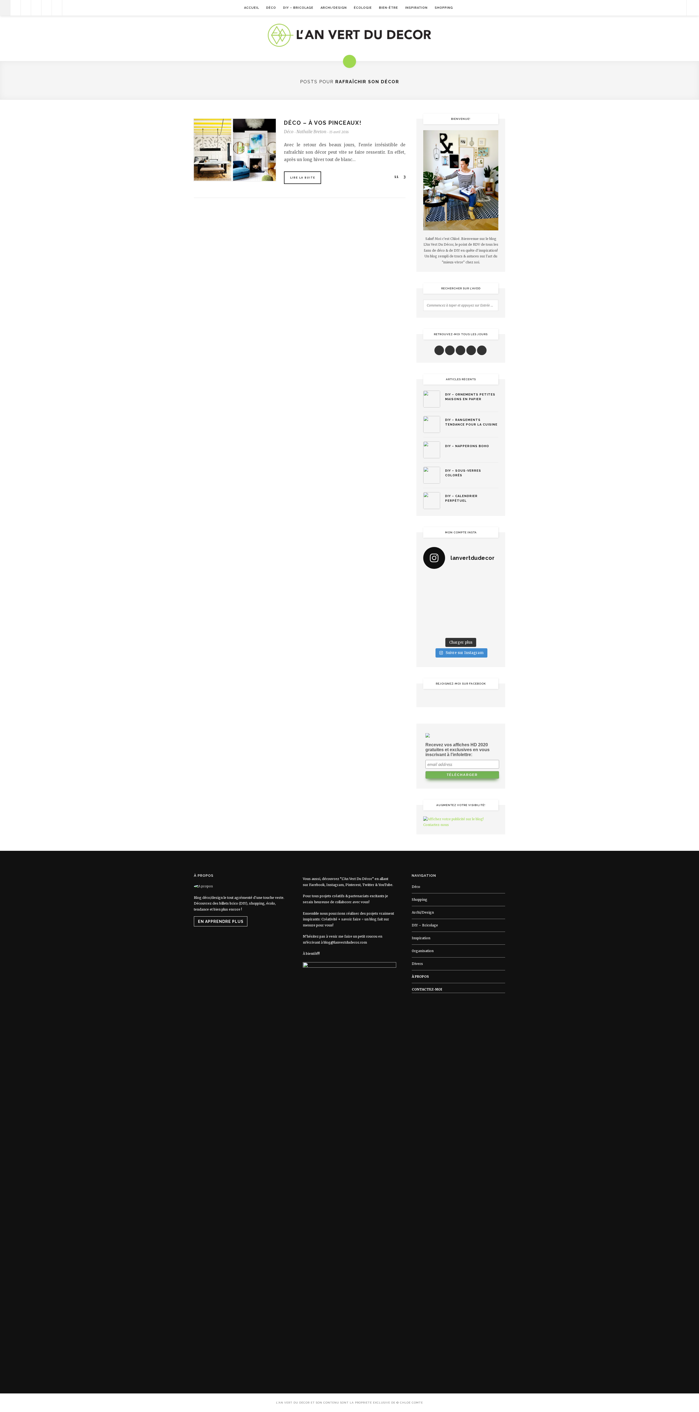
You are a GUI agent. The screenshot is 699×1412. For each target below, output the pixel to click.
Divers (417, 964)
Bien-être (388, 8)
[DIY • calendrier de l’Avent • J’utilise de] (431, 592)
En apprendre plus (221, 921)
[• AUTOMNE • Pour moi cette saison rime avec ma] (470, 616)
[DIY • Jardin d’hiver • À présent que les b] (431, 604)
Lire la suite (302, 177)
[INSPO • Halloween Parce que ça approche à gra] (431, 616)
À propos (420, 976)
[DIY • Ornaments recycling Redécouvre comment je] (470, 592)
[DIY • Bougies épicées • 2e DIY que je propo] (490, 592)
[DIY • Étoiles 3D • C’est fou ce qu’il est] (451, 580)
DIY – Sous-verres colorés (463, 473)
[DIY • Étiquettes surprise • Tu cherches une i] (490, 580)
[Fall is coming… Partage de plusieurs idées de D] (451, 628)
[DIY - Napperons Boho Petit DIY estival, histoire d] (490, 628)
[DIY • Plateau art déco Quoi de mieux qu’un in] (470, 628)
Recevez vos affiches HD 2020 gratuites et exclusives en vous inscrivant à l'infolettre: (457, 749)
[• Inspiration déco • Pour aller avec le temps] (490, 616)
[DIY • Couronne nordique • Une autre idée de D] (451, 592)
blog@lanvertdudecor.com (345, 942)
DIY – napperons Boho (467, 446)
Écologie (363, 8)
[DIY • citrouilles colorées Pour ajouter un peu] (431, 628)
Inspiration (416, 8)
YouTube (385, 885)
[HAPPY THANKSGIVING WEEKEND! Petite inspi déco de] (490, 604)
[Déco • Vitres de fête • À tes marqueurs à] (431, 580)
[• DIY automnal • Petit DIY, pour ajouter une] (451, 616)
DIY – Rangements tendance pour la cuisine (471, 422)
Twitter (368, 885)
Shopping (444, 8)
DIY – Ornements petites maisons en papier (470, 397)
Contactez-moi (427, 989)
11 (396, 176)
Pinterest (353, 885)
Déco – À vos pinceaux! (323, 123)
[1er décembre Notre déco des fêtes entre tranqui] (470, 580)
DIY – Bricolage (298, 8)
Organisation (423, 951)
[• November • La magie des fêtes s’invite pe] (451, 604)
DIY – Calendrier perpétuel (461, 498)
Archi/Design (334, 8)
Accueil (251, 8)
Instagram (335, 885)
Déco (271, 8)
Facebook (317, 885)
